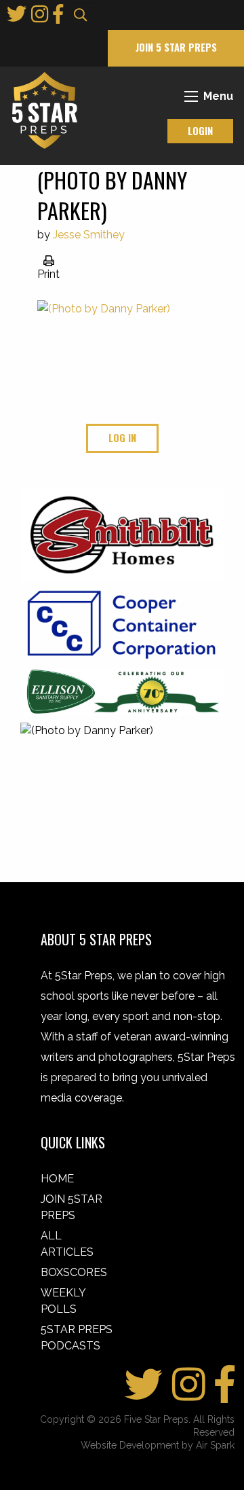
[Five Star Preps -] (41, 109)
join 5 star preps (176, 47)
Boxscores (74, 1272)
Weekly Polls (63, 1300)
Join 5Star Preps (71, 1207)
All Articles (67, 1243)
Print (48, 274)
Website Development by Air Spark (158, 1445)
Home (57, 1178)
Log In (122, 438)
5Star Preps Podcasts (77, 1337)
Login (200, 131)
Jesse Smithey (89, 234)
